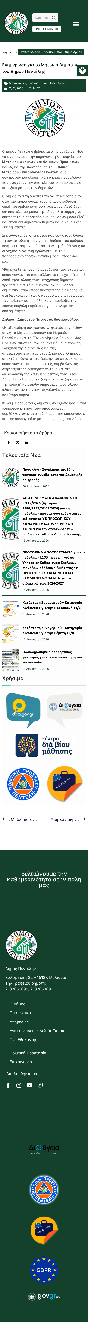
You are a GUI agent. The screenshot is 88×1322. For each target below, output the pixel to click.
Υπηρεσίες (19, 1022)
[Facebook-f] (10, 1085)
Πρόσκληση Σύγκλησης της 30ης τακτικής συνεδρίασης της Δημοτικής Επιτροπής (52, 474)
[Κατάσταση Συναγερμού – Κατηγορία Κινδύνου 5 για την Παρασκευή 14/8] (10, 608)
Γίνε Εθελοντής (23, 1039)
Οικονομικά (20, 1013)
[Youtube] (32, 1085)
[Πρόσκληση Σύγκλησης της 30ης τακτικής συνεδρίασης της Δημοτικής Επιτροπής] (10, 478)
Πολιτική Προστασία (28, 1053)
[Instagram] (21, 1085)
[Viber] (42, 1085)
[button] (82, 70)
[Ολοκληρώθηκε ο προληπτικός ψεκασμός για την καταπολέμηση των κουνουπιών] (10, 660)
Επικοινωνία (21, 1061)
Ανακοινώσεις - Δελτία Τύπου (28, 83)
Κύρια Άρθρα (57, 83)
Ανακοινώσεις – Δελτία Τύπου (37, 1030)
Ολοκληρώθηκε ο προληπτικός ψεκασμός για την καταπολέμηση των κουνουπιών (52, 656)
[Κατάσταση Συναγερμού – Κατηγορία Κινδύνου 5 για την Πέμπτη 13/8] (10, 633)
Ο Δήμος (17, 1004)
